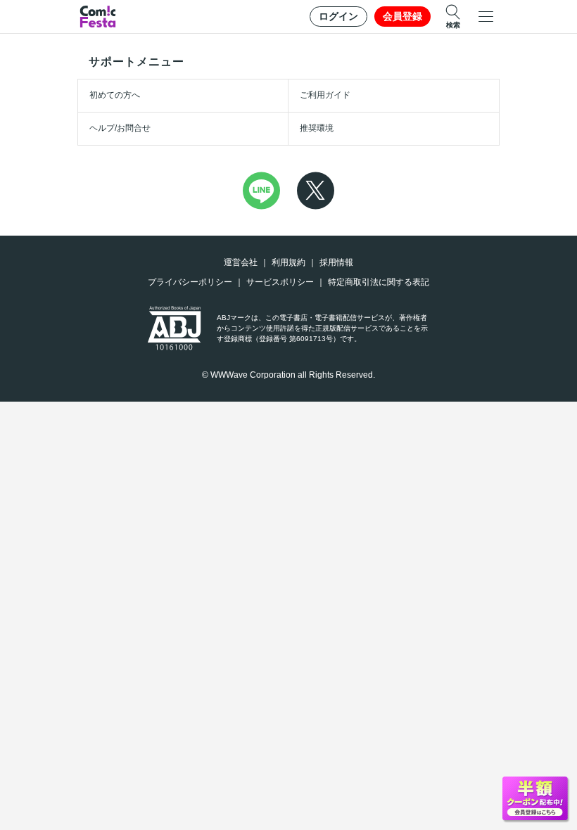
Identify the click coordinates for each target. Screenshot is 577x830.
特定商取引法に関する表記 (378, 282)
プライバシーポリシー (190, 282)
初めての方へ (114, 95)
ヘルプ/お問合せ (120, 128)
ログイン (338, 16)
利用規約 (288, 262)
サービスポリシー (280, 282)
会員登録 (402, 16)
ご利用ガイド (325, 95)
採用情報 (336, 262)
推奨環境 (317, 128)
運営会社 (241, 262)
